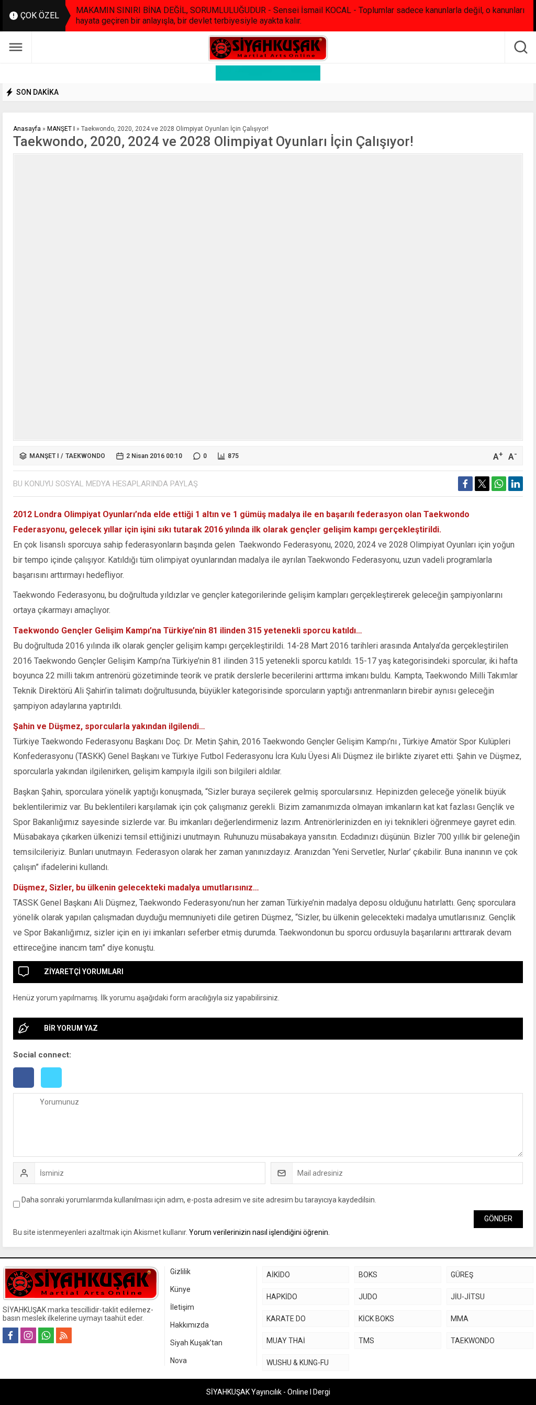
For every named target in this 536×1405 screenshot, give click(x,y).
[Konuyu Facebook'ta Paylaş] (465, 483)
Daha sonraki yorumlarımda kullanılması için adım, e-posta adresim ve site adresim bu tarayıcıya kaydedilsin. (198, 1200)
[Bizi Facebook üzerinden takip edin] (10, 1335)
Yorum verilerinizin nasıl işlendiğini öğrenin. (259, 1232)
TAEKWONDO (85, 456)
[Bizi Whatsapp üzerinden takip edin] (46, 1335)
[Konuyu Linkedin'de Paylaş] (515, 483)
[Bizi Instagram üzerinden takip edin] (28, 1335)
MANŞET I (61, 128)
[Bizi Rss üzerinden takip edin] (64, 1335)
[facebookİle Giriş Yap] (27, 1089)
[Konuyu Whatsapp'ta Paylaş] (499, 483)
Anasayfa (27, 128)
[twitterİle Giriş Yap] (54, 1089)
